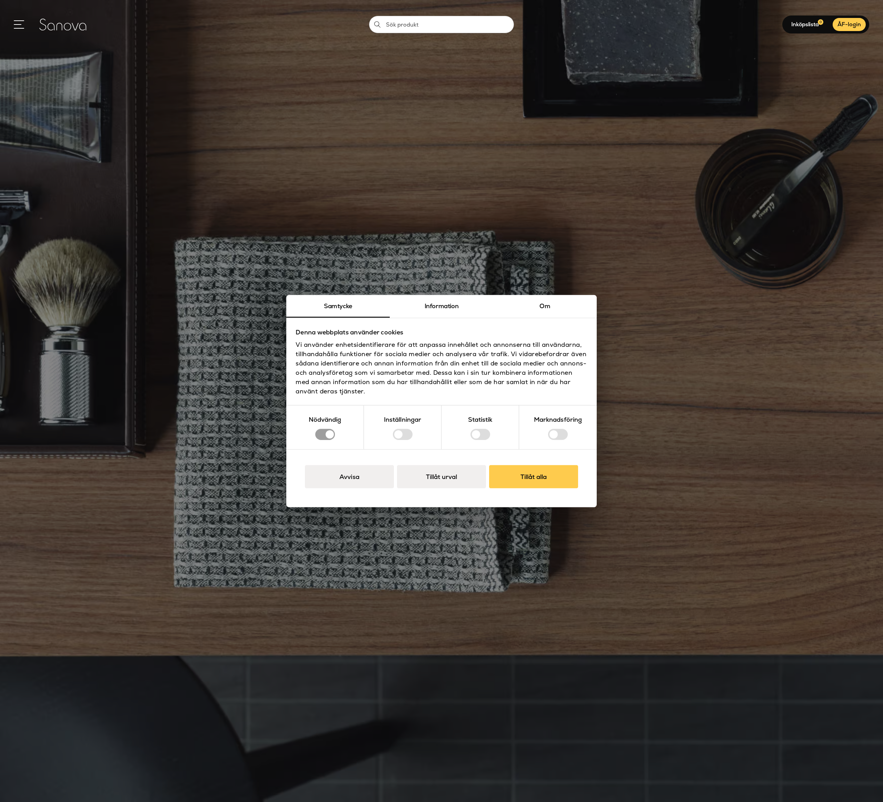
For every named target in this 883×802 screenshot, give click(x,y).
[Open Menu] (19, 24)
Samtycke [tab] (338, 306)
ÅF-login (849, 24)
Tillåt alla (533, 476)
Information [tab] (442, 306)
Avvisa (349, 476)
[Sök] (377, 24)
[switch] (403, 434)
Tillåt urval (441, 476)
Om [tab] (544, 306)
